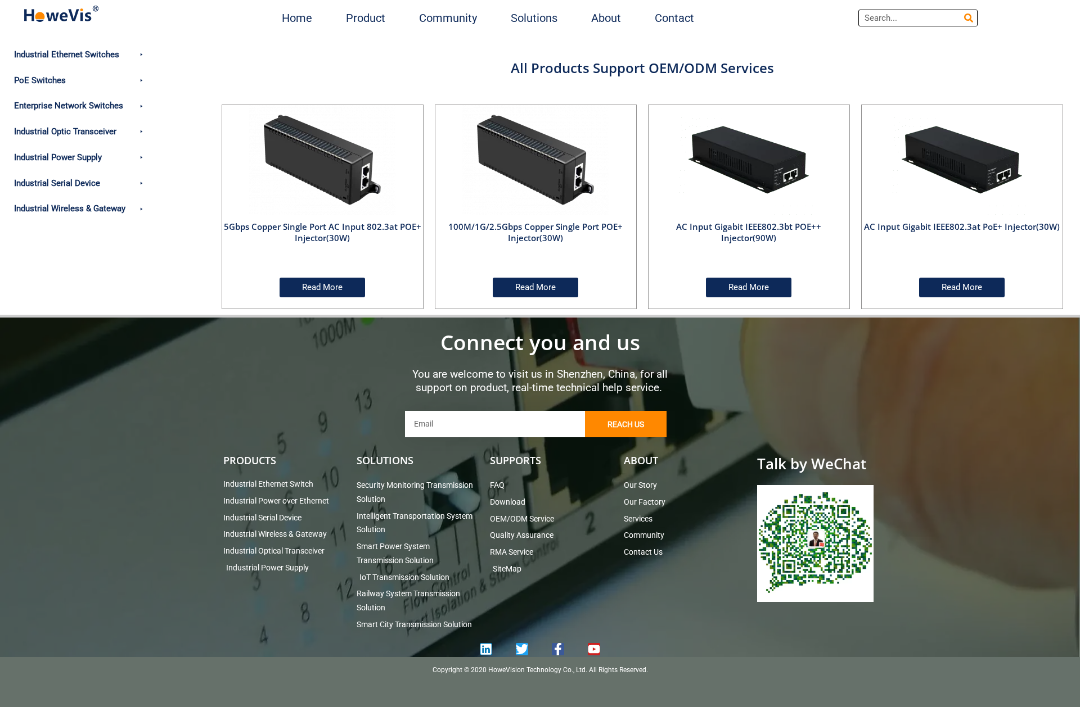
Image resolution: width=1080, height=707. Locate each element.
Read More (322, 287)
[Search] (968, 18)
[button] (365, 18)
